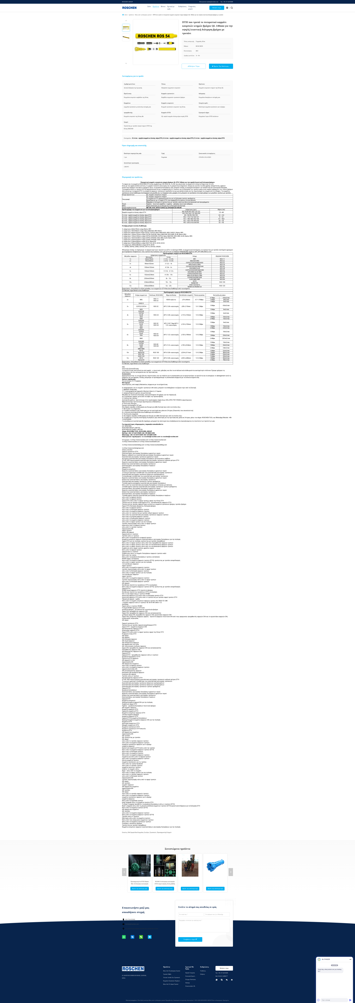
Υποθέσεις (203, 971)
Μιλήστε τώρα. (216, 7)
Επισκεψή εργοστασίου (190, 976)
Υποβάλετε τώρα (189, 939)
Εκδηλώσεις (182, 6)
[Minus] (350, 959)
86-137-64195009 (223, 973)
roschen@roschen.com (132, 924)
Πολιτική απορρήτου (131, 1000)
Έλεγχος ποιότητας (190, 979)
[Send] (350, 1000)
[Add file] (318, 1000)
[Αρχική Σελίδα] (129, 8)
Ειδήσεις (202, 974)
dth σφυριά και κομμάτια (135, 832)
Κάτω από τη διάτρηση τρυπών (143, 15)
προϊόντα (131, 15)
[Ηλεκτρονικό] (152, 938)
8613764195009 (130, 919)
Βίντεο (163, 6)
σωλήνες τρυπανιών (150, 832)
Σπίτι (149, 6)
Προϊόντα (156, 6)
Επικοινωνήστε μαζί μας (190, 986)
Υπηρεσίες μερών (192, 8)
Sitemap (187, 983)
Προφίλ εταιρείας (190, 973)
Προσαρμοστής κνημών (164, 832)
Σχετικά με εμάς (171, 8)
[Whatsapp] (126, 938)
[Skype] (135, 938)
